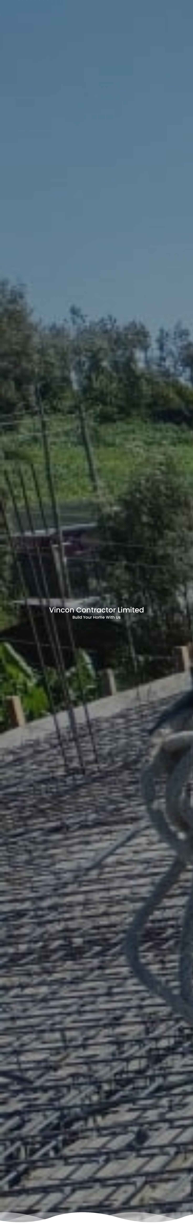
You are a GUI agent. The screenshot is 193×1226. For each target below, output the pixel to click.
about (153, 14)
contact (181, 14)
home (141, 14)
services (166, 14)
